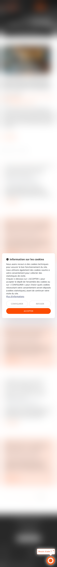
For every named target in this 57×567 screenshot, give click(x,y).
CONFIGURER (17, 303)
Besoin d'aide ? (45, 551)
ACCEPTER (28, 311)
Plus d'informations (15, 296)
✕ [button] (53, 551)
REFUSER (40, 303)
